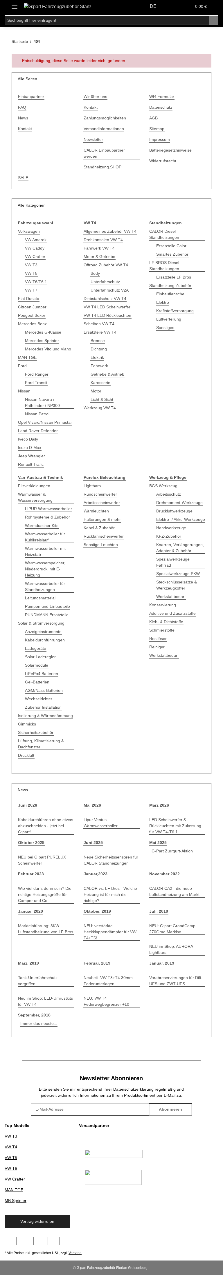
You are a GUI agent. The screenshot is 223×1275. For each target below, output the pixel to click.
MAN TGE (27, 357)
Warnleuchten (96, 511)
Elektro (162, 302)
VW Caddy (34, 248)
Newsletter (93, 139)
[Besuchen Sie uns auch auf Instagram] (39, 1241)
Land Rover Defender (38, 430)
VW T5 (31, 273)
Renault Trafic (31, 464)
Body (95, 273)
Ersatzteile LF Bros (173, 277)
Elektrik (97, 357)
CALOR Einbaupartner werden (104, 153)
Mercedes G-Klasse (43, 332)
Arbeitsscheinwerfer (102, 502)
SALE (23, 177)
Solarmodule (36, 665)
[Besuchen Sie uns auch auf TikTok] (54, 1241)
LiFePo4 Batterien (41, 673)
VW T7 (31, 290)
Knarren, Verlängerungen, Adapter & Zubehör (180, 547)
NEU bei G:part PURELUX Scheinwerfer (42, 860)
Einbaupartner (31, 96)
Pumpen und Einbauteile (47, 606)
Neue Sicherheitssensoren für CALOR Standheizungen (111, 860)
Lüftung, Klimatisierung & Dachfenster (41, 744)
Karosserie (100, 382)
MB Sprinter (15, 1200)
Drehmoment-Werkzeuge (179, 502)
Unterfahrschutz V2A (110, 290)
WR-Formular (161, 96)
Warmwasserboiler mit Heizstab (45, 551)
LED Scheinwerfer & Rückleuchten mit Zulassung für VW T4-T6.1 (175, 825)
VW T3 (31, 265)
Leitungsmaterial (40, 598)
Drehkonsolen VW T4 (103, 239)
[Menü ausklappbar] (14, 4)
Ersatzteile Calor (171, 245)
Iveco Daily (28, 439)
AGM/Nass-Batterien (44, 690)
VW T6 (11, 1168)
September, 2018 (34, 1015)
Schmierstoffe (162, 630)
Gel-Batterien (37, 682)
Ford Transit (36, 382)
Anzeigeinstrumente (43, 631)
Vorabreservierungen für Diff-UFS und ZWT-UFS (176, 980)
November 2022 (164, 874)
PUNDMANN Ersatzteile (47, 614)
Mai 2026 (92, 805)
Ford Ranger (36, 374)
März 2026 (159, 805)
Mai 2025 (158, 842)
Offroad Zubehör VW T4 (106, 265)
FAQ (22, 107)
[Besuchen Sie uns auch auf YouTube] (25, 1241)
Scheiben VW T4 (99, 323)
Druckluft (26, 755)
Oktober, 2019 (97, 911)
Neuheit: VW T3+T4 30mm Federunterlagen (108, 980)
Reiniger (157, 647)
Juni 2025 (93, 842)
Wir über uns (95, 96)
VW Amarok (35, 239)
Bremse (98, 340)
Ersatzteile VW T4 (100, 332)
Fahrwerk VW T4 (99, 248)
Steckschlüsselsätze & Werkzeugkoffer (176, 585)
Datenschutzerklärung (133, 1089)
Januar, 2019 (161, 963)
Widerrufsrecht (162, 161)
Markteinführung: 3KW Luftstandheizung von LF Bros (45, 928)
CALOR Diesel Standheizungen (164, 234)
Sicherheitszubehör (35, 732)
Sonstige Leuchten (101, 544)
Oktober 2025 (31, 842)
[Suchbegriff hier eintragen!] (213, 20)
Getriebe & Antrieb (107, 374)
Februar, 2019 (97, 963)
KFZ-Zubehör (168, 536)
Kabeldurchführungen (45, 640)
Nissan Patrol (37, 414)
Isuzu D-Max (29, 447)
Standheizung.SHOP (102, 167)
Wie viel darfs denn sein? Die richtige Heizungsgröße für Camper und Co (44, 894)
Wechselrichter (38, 698)
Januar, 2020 (30, 911)
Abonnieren (170, 1109)
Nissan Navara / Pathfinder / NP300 (42, 402)
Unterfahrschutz (105, 281)
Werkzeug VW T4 (100, 407)
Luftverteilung (168, 319)
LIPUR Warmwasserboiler (48, 508)
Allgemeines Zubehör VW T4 (110, 231)
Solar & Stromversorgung (41, 623)
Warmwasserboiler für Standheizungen (45, 586)
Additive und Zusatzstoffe (172, 613)
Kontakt (25, 128)
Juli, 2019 (158, 911)
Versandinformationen (104, 128)
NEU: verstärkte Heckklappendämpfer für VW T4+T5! (110, 931)
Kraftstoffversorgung (175, 310)
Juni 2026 (27, 805)
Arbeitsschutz (168, 494)
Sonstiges (165, 327)
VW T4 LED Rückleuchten (107, 315)
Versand (75, 1253)
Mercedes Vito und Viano (48, 349)
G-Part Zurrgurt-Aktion (172, 851)
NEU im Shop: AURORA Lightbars (171, 949)
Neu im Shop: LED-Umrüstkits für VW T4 (45, 1001)
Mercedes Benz (32, 323)
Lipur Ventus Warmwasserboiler (101, 822)
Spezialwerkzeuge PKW (178, 573)
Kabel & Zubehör (99, 527)
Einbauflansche (170, 294)
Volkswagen (29, 231)
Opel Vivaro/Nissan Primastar (45, 422)
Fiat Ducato (28, 298)
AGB (153, 118)
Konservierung (162, 605)
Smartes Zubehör (172, 254)
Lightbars (92, 485)
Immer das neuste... (38, 1023)
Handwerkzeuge (171, 527)
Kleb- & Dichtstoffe (166, 621)
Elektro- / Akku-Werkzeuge (180, 519)
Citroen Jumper (32, 307)
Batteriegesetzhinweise (170, 150)
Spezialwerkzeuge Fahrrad (173, 562)
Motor (96, 391)
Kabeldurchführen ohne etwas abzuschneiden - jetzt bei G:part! (45, 825)
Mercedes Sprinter (42, 340)
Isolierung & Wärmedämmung (45, 715)
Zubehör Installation (43, 707)
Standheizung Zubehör (170, 285)
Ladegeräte (35, 648)
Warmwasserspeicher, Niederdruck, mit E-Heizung (45, 569)
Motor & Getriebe (99, 256)
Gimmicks (27, 724)
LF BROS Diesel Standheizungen (164, 265)
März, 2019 (28, 963)
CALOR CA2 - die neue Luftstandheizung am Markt (174, 891)
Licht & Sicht (102, 399)
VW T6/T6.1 (36, 281)
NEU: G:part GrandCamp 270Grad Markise (172, 928)
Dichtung (99, 349)
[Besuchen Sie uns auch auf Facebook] (11, 1241)
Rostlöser (158, 638)
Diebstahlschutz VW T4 (105, 298)
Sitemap (156, 128)
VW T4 (11, 1147)
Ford (22, 365)
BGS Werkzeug (163, 485)
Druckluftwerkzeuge (174, 511)
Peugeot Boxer (31, 315)
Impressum (159, 139)
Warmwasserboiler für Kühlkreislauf (45, 537)
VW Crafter (35, 256)
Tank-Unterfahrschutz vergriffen (37, 980)
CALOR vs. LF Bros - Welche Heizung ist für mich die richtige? (110, 894)
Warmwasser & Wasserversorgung (35, 497)
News (23, 118)
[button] (173, 6)
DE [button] (153, 6)
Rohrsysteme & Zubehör (47, 517)
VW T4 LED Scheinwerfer (107, 307)
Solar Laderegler (40, 656)
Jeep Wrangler (31, 456)
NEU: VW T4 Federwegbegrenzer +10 (106, 1001)
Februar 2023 (31, 874)
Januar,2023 (95, 874)
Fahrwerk (99, 365)
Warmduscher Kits (41, 525)
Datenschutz (160, 107)
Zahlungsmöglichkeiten (105, 118)
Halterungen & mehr (102, 519)
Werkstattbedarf (171, 596)
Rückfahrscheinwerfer (104, 536)
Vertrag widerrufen (37, 1221)
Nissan (24, 391)
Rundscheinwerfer (100, 494)
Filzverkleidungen (34, 485)
